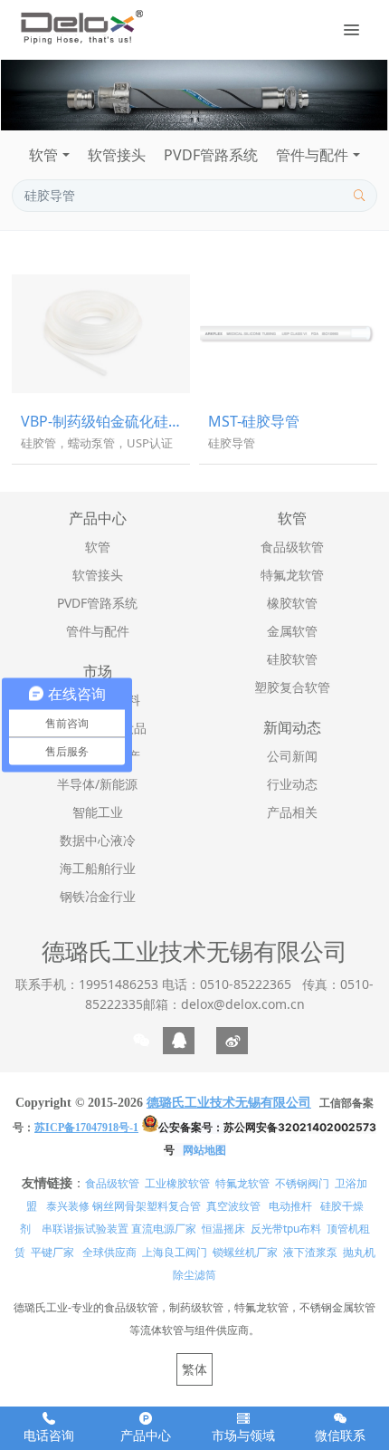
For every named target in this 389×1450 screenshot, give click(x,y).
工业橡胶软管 (177, 1183)
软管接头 (117, 155)
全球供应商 (109, 1252)
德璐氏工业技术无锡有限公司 (194, 951)
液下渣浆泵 (310, 1252)
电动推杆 (290, 1206)
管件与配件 (312, 155)
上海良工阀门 (174, 1252)
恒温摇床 (223, 1228)
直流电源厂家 (163, 1228)
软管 (43, 155)
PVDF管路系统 (211, 155)
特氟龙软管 (242, 1183)
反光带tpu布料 (286, 1228)
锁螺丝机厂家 (245, 1252)
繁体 (194, 1369)
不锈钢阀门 (302, 1183)
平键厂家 (52, 1252)
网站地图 (204, 1150)
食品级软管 (112, 1183)
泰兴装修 (68, 1206)
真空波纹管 (233, 1206)
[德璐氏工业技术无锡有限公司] (81, 27)
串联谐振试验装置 (85, 1228)
